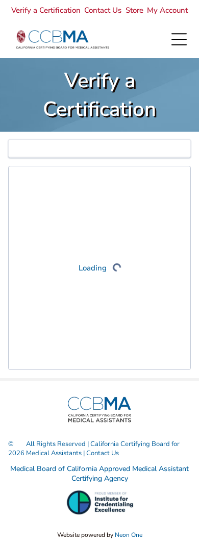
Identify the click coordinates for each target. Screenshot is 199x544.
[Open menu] (179, 39)
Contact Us (102, 10)
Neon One (128, 535)
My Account (167, 10)
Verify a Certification (46, 10)
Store (134, 10)
